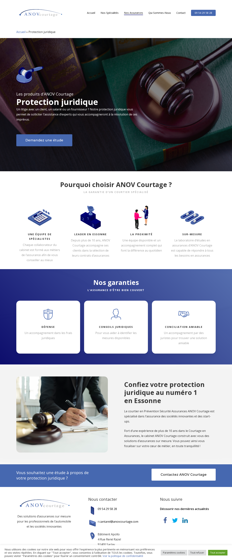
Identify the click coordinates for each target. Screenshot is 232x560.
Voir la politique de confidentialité (123, 556)
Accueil (21, 32)
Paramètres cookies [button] (174, 552)
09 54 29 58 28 (107, 509)
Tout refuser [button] (197, 552)
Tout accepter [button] (217, 552)
